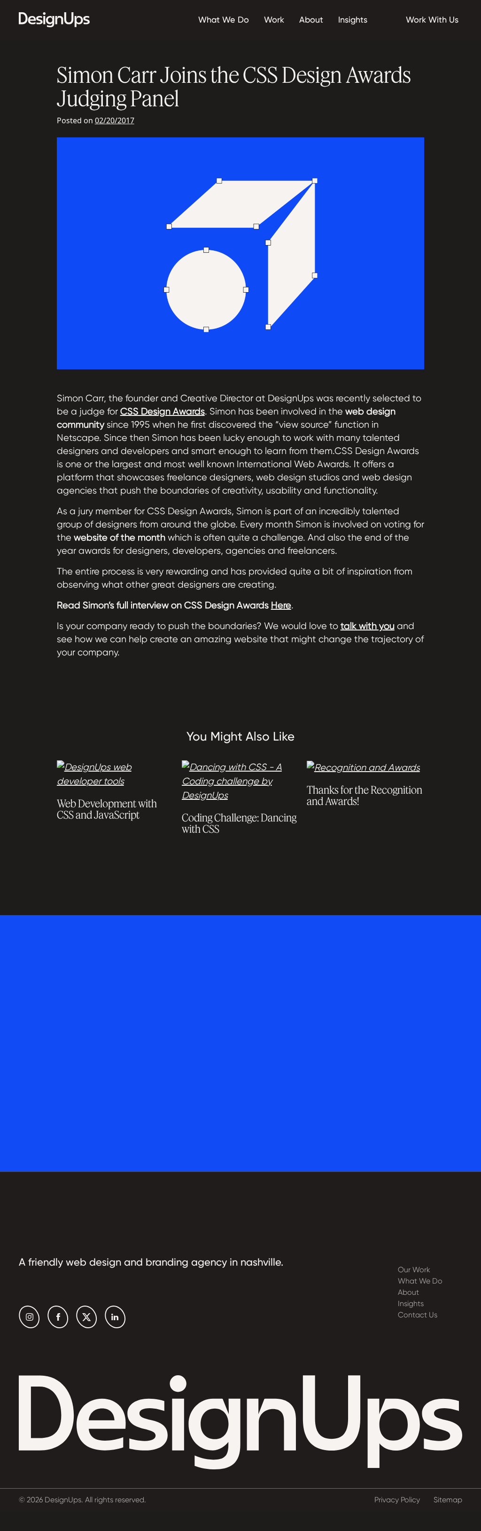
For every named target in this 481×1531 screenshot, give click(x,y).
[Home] (54, 19)
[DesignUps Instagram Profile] (29, 1317)
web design (93, 1262)
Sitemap (448, 1499)
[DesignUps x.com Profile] (86, 1317)
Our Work (414, 1269)
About (311, 19)
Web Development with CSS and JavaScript (107, 809)
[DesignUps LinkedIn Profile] (115, 1317)
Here (281, 605)
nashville (260, 1262)
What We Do (223, 19)
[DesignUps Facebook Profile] (58, 1317)
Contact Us (417, 1314)
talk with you (368, 626)
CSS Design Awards (162, 411)
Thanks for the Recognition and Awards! (364, 795)
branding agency (186, 1262)
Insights (352, 19)
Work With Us (432, 19)
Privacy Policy (397, 1499)
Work (274, 19)
